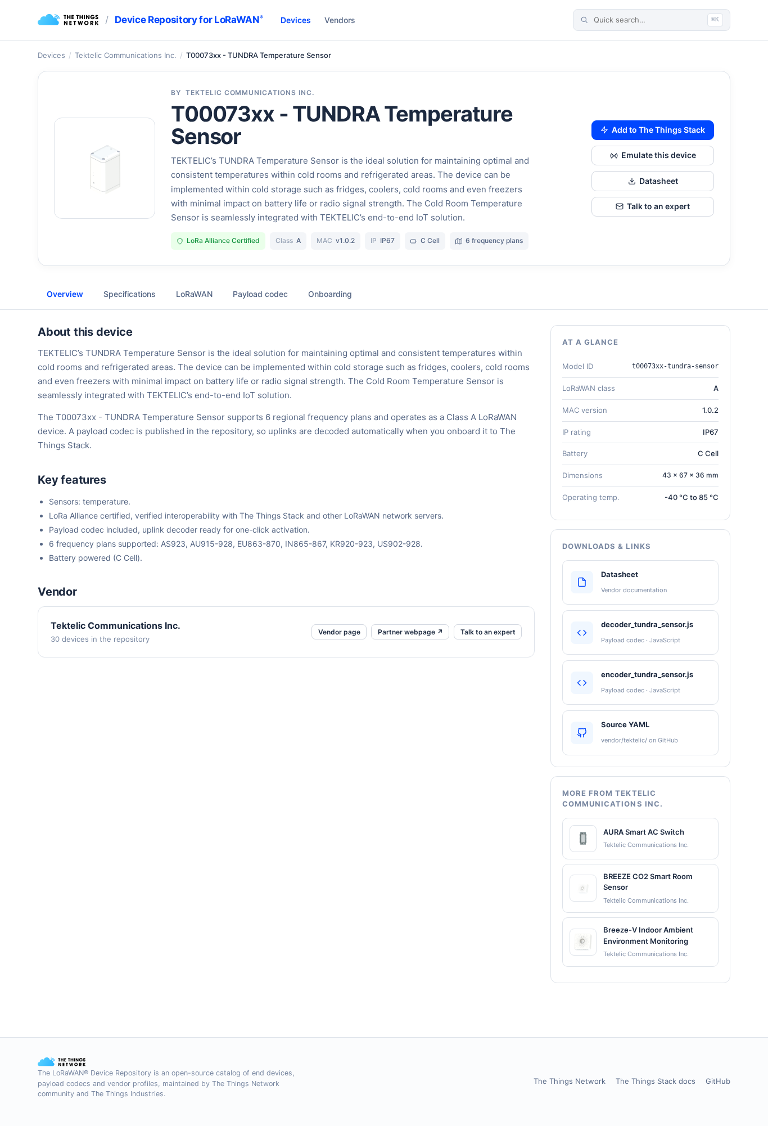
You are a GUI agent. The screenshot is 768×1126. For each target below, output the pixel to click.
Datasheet (658, 181)
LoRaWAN (194, 294)
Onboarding (330, 294)
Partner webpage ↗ (410, 632)
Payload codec (260, 294)
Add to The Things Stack (658, 129)
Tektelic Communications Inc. (126, 55)
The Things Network (570, 1081)
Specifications (129, 294)
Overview (65, 294)
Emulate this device (658, 155)
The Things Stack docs (655, 1081)
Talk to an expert (658, 206)
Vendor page (339, 632)
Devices (296, 20)
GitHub (718, 1081)
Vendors (339, 20)
